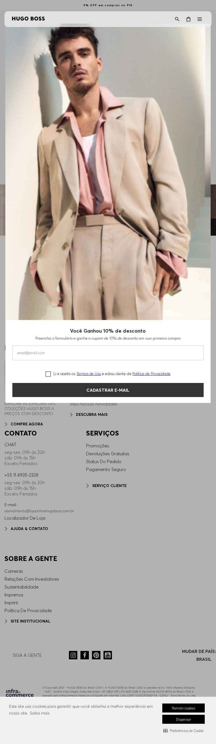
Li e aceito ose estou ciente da (111, 374)
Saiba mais (40, 713)
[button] (183, 730)
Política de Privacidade (151, 373)
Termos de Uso (88, 373)
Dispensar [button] (183, 719)
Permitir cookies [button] (183, 708)
